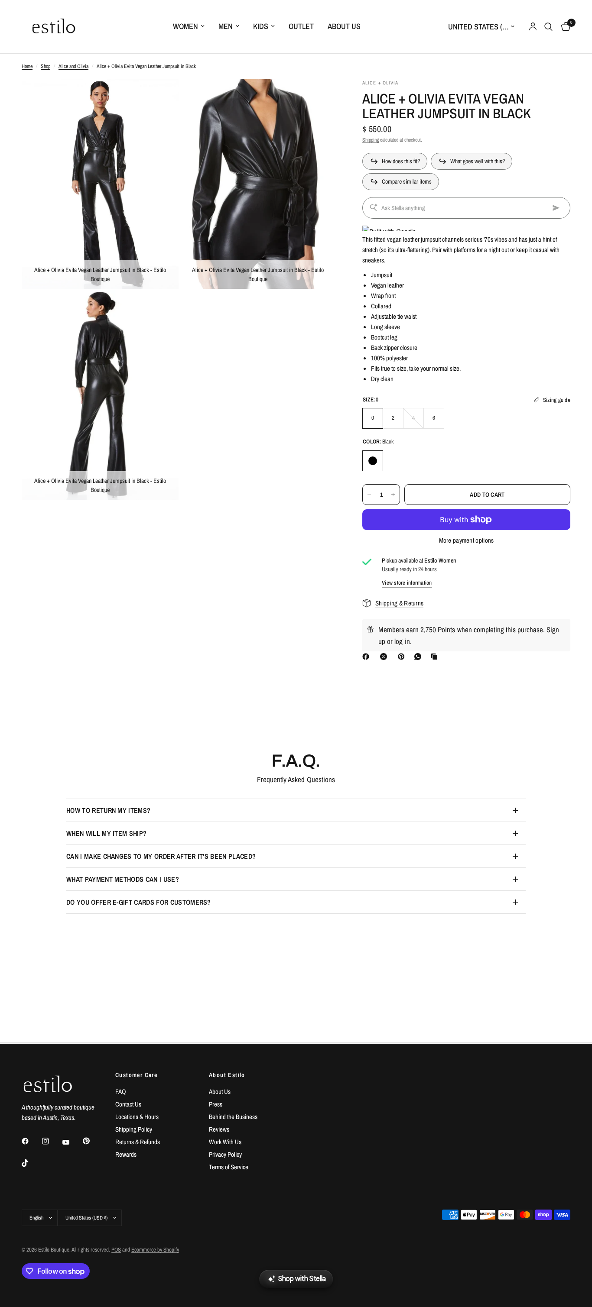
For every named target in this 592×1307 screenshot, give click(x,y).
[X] (385, 656)
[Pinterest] (403, 656)
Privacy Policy (225, 1154)
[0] (563, 26)
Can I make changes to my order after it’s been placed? (161, 856)
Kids (260, 26)
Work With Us (225, 1141)
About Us (344, 26)
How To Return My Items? (108, 810)
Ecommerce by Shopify (155, 1249)
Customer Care (136, 1075)
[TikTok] (31, 1163)
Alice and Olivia (73, 66)
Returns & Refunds (137, 1141)
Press (215, 1104)
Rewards (126, 1154)
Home (27, 66)
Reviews (219, 1129)
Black (372, 460)
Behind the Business (233, 1116)
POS (116, 1249)
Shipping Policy (133, 1129)
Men (225, 26)
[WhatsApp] (419, 656)
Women (185, 26)
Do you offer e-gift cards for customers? (138, 902)
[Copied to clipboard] (436, 656)
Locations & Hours (137, 1116)
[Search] (548, 26)
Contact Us (128, 1104)
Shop (45, 66)
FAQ (120, 1091)
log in (402, 641)
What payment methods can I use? (122, 879)
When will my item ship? (106, 833)
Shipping (370, 139)
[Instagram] (51, 1141)
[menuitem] (188, 26)
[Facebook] (367, 656)
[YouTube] (71, 1142)
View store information (407, 582)
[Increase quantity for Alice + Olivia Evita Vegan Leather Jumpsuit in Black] (393, 495)
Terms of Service (228, 1166)
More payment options (466, 540)
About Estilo (227, 1075)
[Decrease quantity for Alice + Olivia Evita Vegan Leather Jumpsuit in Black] (369, 495)
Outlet (301, 26)
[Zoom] (160, 97)
